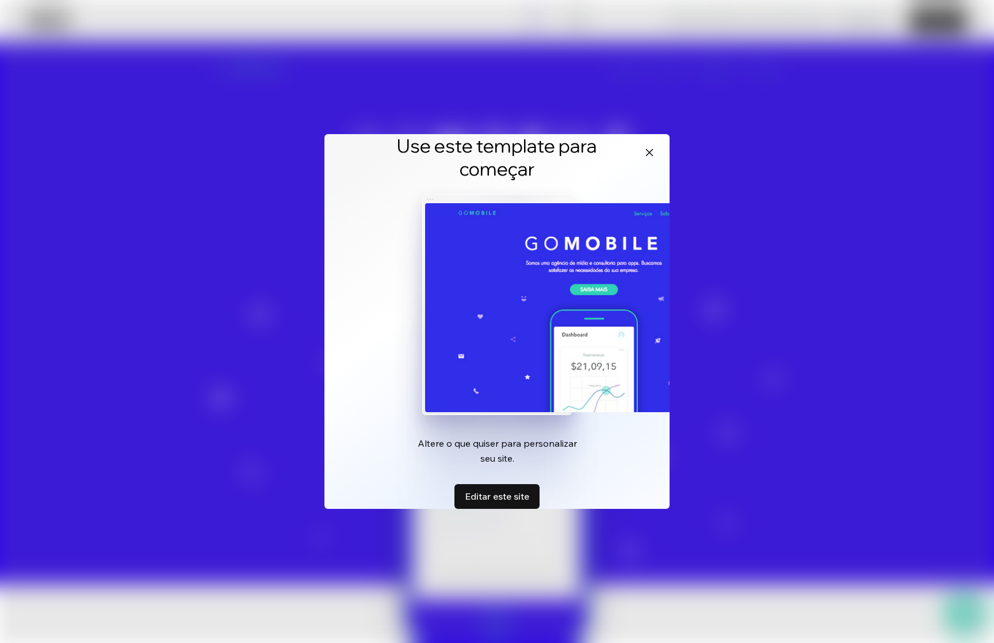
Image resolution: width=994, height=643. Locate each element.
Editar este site (497, 496)
